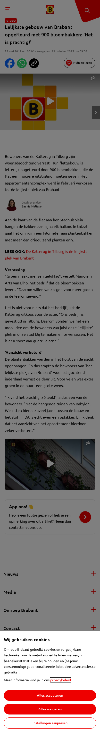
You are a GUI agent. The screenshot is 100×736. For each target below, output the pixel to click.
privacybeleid (60, 680)
